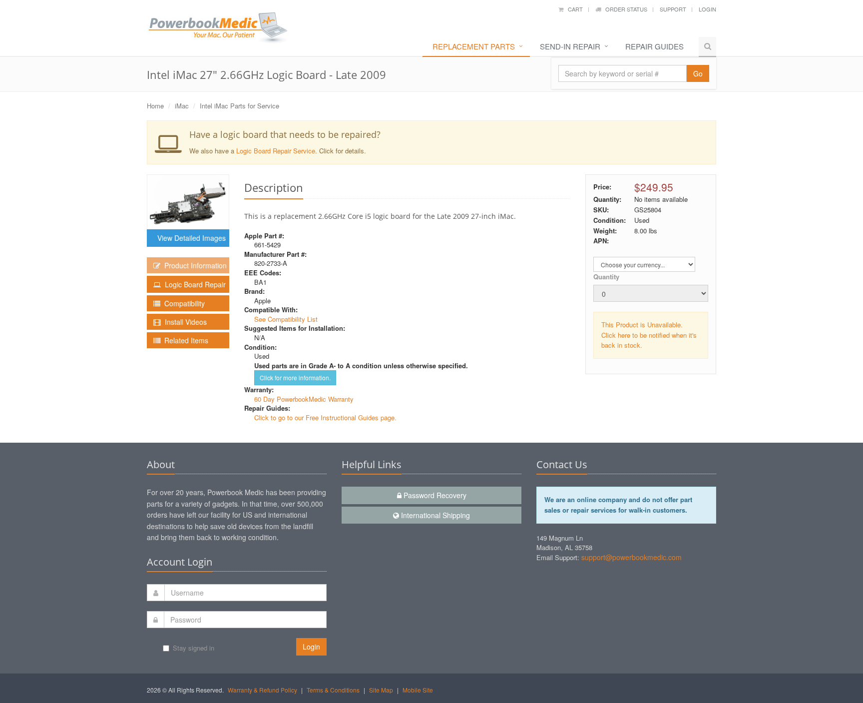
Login (707, 9)
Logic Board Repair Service (275, 150)
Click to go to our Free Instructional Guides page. (325, 417)
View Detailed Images (189, 238)
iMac (182, 105)
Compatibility (182, 303)
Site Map (381, 690)
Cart (573, 9)
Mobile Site (418, 690)
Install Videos (184, 322)
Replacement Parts (473, 46)
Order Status (624, 9)
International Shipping (434, 515)
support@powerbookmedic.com (631, 557)
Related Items (184, 340)
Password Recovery (434, 495)
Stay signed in (193, 648)
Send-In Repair (570, 46)
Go (698, 73)
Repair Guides (654, 46)
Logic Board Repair (193, 284)
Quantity (606, 276)
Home (155, 105)
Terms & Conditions (333, 690)
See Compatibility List (286, 319)
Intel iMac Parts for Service (239, 105)
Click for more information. (295, 377)
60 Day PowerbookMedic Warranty (304, 399)
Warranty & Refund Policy (262, 690)
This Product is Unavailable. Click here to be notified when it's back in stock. (649, 335)
